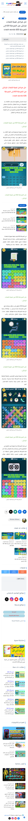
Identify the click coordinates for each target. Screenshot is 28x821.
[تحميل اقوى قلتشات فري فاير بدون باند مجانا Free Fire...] (20, 786)
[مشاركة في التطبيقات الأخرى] (6, 512)
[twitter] (7, 599)
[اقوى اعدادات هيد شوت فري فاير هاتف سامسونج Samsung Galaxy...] (20, 804)
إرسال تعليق (20, 578)
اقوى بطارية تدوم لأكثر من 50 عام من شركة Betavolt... (8, 745)
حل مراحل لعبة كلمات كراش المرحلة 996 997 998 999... (8, 543)
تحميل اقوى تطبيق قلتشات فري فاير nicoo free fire (9, 796)
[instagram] (11, 599)
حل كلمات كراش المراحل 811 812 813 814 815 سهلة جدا (9, 684)
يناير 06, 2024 (11, 699)
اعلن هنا (14, 612)
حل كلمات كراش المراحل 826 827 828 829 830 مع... (10, 12)
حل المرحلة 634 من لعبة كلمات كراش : (14, 56)
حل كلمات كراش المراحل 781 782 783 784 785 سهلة (9, 702)
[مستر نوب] (14, 3)
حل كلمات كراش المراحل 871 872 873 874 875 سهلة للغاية (8, 693)
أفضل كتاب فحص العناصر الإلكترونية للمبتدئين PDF (16, 736)
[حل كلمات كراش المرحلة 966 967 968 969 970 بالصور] (21, 211)
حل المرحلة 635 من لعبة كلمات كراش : (14, 58)
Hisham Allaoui (20, 34)
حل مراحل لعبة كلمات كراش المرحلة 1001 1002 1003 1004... (20, 543)
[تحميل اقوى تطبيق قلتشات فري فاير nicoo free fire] (20, 795)
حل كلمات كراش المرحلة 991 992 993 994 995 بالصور (21, 559)
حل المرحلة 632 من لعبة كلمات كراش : (14, 51)
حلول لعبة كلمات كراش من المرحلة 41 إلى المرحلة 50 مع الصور (9, 676)
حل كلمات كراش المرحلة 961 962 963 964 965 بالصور (8, 220)
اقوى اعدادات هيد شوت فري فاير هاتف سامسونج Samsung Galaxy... (9, 806)
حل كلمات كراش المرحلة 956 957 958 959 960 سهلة (8, 228)
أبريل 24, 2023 (10, 672)
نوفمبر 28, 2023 (10, 708)
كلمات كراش (22, 18)
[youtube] (16, 599)
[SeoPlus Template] (23, 815)
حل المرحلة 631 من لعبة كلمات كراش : (14, 48)
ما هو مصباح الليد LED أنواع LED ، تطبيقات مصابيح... (8, 754)
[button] (20, 512)
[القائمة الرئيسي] (25, 3)
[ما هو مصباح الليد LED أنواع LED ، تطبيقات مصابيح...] (20, 754)
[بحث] (2, 3)
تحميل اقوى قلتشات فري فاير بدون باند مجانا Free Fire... (15, 777)
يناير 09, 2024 (11, 681)
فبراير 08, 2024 (10, 690)
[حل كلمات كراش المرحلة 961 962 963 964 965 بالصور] (21, 220)
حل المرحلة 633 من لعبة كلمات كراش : (14, 53)
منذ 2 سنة (21, 658)
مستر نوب (6, 815)
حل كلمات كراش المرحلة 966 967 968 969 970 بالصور (8, 211)
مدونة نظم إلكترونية (14, 615)
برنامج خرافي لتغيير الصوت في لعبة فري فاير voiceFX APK (14, 661)
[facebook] (21, 599)
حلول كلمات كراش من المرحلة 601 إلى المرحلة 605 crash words (9, 712)
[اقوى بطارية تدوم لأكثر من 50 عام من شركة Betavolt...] (20, 745)
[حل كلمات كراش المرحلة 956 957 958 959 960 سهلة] (21, 228)
